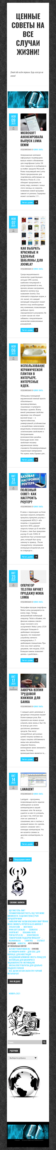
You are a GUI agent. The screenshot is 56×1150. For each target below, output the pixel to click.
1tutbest (41, 940)
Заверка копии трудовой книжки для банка (32, 695)
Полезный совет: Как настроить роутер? (29, 495)
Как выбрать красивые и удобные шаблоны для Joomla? (32, 256)
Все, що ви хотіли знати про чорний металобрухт (25, 972)
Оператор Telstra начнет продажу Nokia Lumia (32, 591)
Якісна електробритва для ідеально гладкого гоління (25, 966)
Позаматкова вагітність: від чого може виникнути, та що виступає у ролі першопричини (26, 916)
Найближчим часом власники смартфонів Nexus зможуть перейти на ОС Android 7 (28, 923)
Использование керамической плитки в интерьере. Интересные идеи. (33, 375)
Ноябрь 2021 (14, 993)
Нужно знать (38, 149)
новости (22, 943)
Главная (17, 1140)
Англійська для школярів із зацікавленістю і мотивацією (21, 961)
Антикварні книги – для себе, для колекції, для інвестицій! (24, 953)
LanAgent (27, 788)
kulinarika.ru (15, 940)
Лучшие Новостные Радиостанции (32, 1140)
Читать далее (27, 202)
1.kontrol (28, 940)
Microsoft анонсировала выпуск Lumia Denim (32, 138)
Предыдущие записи (22, 859)
